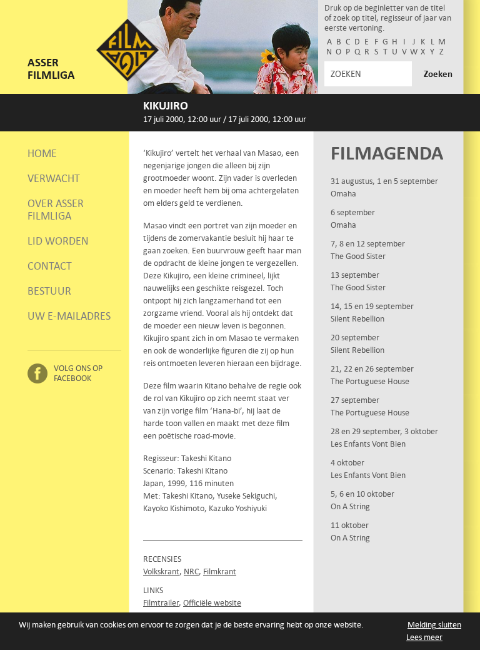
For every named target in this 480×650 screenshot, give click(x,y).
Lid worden (58, 241)
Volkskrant (161, 571)
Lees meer (424, 637)
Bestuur (49, 291)
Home (42, 153)
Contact (50, 266)
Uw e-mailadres (69, 316)
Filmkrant (219, 571)
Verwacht (54, 178)
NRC (191, 571)
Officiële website (212, 602)
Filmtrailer (161, 602)
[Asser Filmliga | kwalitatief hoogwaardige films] (127, 78)
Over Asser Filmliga (56, 209)
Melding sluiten (434, 624)
